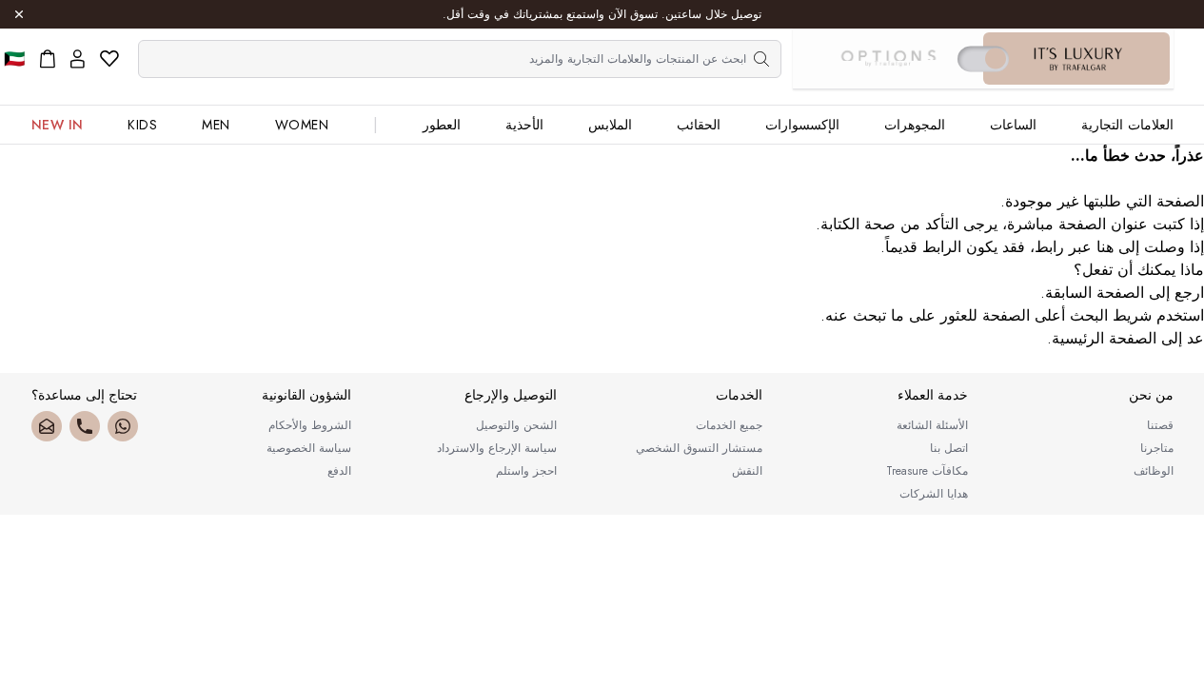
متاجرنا (1157, 448)
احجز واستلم (526, 471)
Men (216, 124)
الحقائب (698, 124)
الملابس (610, 124)
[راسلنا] (46, 426)
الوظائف (1154, 471)
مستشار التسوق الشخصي (699, 448)
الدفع (339, 471)
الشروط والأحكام (309, 425)
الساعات (1013, 124)
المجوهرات (914, 124)
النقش (747, 471)
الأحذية (524, 124)
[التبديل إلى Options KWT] (888, 59)
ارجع (1189, 292)
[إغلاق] (19, 14)
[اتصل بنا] (84, 426)
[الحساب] (78, 59)
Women (302, 124)
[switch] (983, 58)
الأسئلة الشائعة (932, 425)
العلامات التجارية (1127, 124)
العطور (442, 124)
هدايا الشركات (933, 493)
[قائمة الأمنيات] (109, 59)
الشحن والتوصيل (516, 425)
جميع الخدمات (729, 425)
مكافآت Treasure (927, 471)
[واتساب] (123, 426)
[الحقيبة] (47, 59)
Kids (142, 124)
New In (57, 124)
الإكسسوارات (802, 124)
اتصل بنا (949, 448)
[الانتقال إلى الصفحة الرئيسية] (1078, 59)
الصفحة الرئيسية (1104, 338)
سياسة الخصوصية (308, 448)
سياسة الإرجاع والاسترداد (497, 448)
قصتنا (1160, 425)
